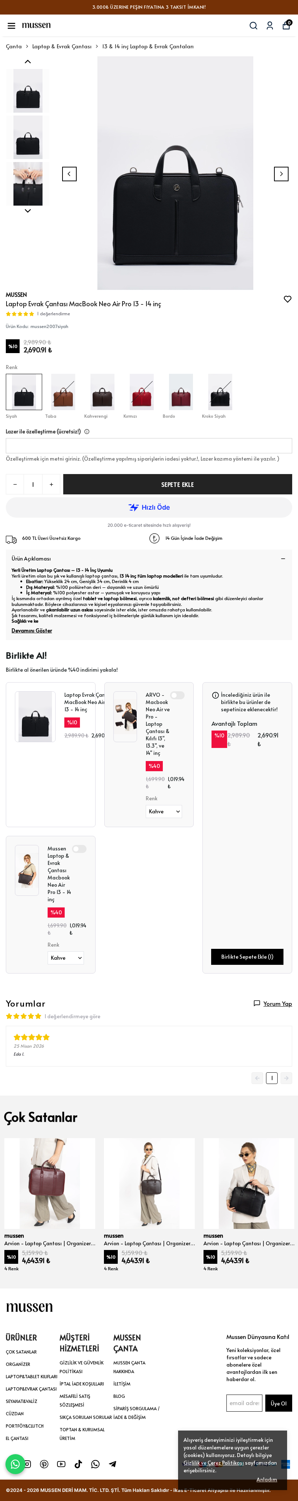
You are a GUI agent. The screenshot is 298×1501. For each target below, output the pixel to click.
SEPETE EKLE (177, 484)
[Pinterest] (44, 1464)
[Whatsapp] (95, 1464)
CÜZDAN (15, 1413)
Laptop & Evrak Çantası (62, 46)
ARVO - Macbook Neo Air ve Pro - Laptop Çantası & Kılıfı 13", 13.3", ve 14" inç (158, 723)
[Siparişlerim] (269, 25)
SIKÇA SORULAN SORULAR (86, 1417)
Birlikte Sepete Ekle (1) (247, 956)
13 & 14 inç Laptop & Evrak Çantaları (148, 46)
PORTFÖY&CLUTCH (25, 1426)
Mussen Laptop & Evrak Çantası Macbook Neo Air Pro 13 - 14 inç (59, 874)
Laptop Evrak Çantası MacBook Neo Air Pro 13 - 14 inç (89, 702)
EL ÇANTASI (17, 1438)
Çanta (14, 46)
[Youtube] (61, 1464)
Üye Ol (279, 1403)
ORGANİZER (18, 1364)
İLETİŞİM (121, 1384)
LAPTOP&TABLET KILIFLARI (31, 1376)
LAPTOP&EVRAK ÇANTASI (31, 1389)
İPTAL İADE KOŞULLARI (82, 1384)
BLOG (119, 1396)
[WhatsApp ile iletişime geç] (15, 1463)
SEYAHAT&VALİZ (21, 1401)
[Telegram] (112, 1464)
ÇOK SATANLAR (21, 1352)
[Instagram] (27, 1464)
